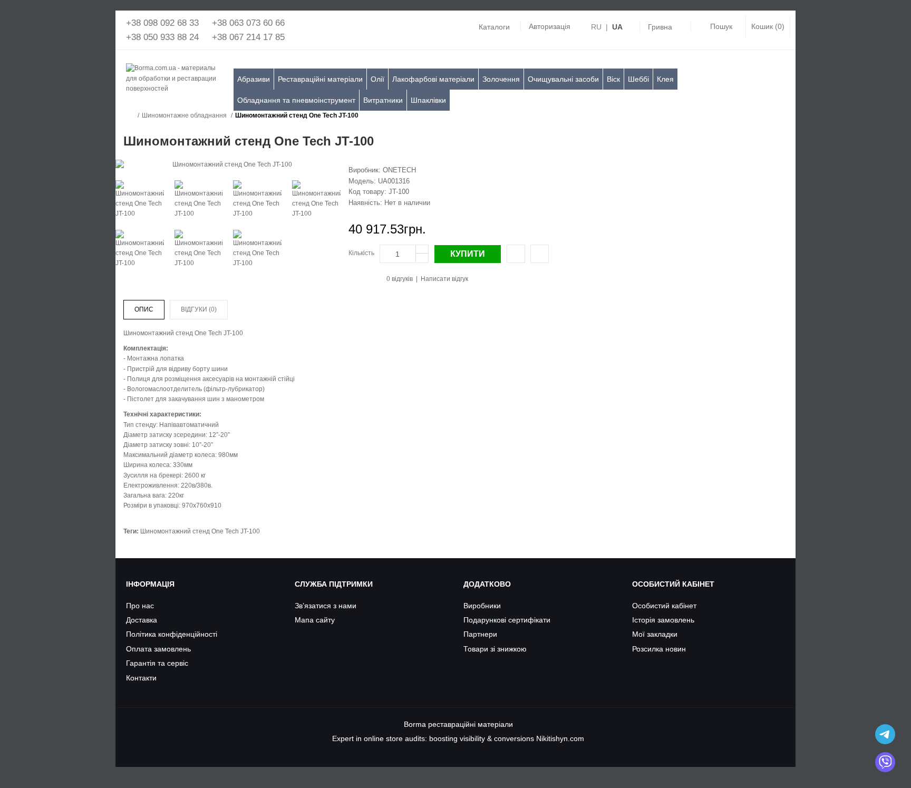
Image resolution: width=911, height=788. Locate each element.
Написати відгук (444, 279)
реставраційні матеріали (470, 724)
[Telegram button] (885, 734)
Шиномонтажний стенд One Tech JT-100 (296, 115)
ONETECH (399, 170)
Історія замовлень (663, 620)
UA (617, 27)
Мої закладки (654, 634)
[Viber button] (885, 762)
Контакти (141, 678)
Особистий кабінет (664, 605)
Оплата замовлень (158, 649)
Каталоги (494, 27)
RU (596, 27)
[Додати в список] (539, 254)
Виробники (482, 605)
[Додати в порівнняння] (516, 254)
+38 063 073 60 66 (248, 23)
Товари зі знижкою (495, 649)
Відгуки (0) (199, 309)
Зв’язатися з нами (325, 605)
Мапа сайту (315, 620)
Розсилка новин (659, 649)
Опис (143, 309)
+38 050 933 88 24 (162, 37)
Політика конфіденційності (171, 634)
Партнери (480, 634)
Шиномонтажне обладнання (184, 115)
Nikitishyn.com (560, 738)
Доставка (141, 620)
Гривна (660, 27)
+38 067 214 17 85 (248, 37)
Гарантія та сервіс (157, 663)
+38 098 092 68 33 (162, 23)
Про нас (140, 605)
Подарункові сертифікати (506, 620)
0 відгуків (399, 279)
